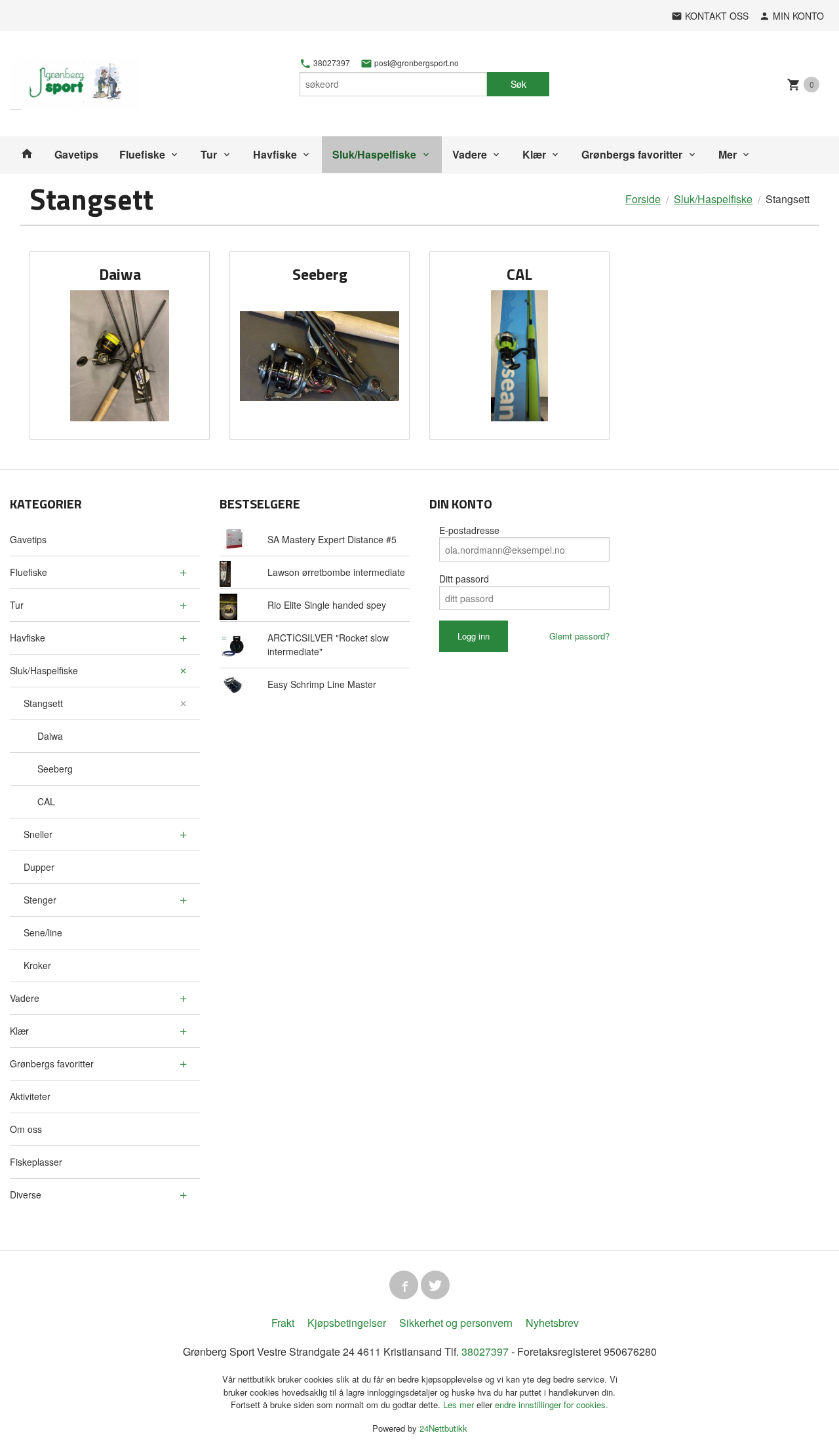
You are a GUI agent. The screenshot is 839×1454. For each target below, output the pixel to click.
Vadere (469, 154)
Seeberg (55, 768)
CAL (46, 801)
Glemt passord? (579, 636)
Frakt (282, 1322)
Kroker (37, 965)
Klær (534, 154)
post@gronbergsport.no (415, 63)
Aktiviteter (30, 1096)
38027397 (330, 63)
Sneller (38, 834)
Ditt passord (464, 578)
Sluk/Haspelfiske (374, 154)
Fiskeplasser (36, 1161)
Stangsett (43, 703)
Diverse (25, 1194)
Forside (643, 198)
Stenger (40, 899)
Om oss (26, 1129)
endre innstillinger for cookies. (551, 1404)
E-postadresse (469, 530)
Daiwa (50, 735)
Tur (209, 154)
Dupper (39, 866)
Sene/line (43, 932)
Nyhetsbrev (552, 1322)
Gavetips (76, 154)
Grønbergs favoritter (631, 154)
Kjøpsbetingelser (346, 1322)
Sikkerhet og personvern (456, 1322)
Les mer (460, 1404)
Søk (518, 83)
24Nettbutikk (443, 1428)
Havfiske (275, 154)
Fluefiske (142, 154)
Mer (727, 154)
